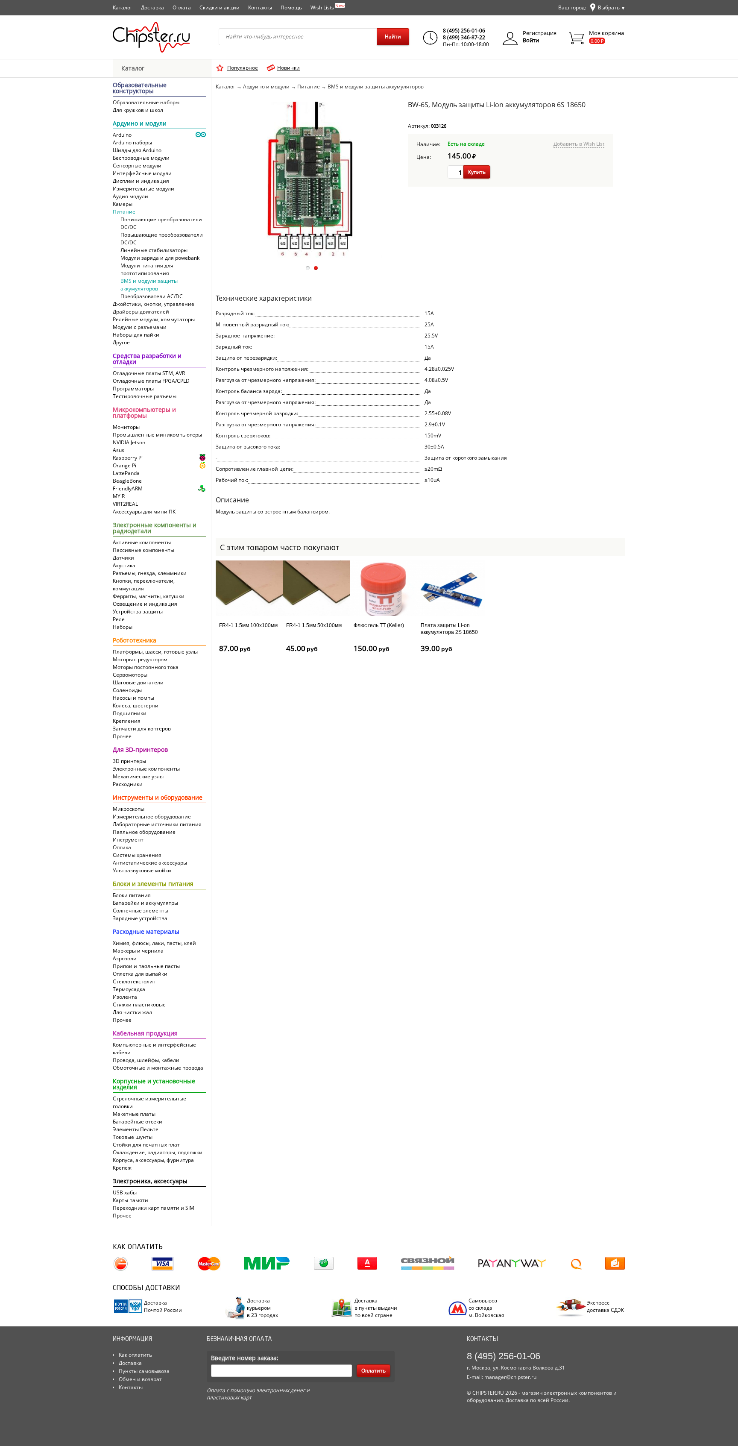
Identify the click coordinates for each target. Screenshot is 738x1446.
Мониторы (126, 427)
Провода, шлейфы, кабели (146, 1060)
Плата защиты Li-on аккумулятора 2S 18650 (449, 628)
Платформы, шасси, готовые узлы (155, 651)
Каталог (122, 7)
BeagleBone (127, 480)
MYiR (119, 496)
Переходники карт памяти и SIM (153, 1207)
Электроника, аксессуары (150, 1181)
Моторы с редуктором (140, 659)
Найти (393, 36)
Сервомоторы (130, 674)
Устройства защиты (138, 611)
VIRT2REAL (125, 503)
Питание (124, 211)
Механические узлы (138, 776)
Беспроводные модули (141, 157)
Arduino (122, 134)
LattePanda (126, 473)
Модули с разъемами (140, 327)
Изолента (125, 996)
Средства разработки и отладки (147, 359)
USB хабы (125, 1192)
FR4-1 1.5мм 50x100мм (314, 625)
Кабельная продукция (145, 1033)
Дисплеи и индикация (141, 181)
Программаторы (133, 388)
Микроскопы (128, 808)
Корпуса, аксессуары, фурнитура (153, 1160)
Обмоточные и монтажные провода (158, 1067)
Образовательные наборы (146, 102)
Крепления (127, 720)
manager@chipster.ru (510, 1377)
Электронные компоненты (146, 768)
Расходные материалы (146, 932)
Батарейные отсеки (137, 1121)
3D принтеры (129, 761)
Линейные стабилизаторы (153, 250)
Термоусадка (129, 989)
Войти (531, 40)
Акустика (124, 565)
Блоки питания (132, 895)
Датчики (123, 557)
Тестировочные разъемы (144, 396)
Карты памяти (130, 1200)
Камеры (122, 204)
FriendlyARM (128, 488)
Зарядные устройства (140, 918)
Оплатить (373, 1370)
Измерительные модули (143, 188)
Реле (119, 619)
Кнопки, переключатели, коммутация (144, 584)
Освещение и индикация (145, 603)
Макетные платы (134, 1113)
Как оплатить (135, 1354)
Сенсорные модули (137, 165)
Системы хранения (137, 855)
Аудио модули (130, 196)
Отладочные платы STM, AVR (149, 373)
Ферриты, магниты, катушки (148, 596)
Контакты (260, 7)
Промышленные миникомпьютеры (157, 434)
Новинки (288, 67)
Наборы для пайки (136, 334)
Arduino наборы (132, 142)
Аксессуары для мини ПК (144, 511)
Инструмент (128, 839)
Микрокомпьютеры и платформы (144, 413)
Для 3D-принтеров (140, 750)
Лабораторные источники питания (157, 824)
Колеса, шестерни (135, 705)
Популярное (242, 67)
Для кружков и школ (138, 110)
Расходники (128, 784)
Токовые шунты (132, 1137)
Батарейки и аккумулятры (145, 902)
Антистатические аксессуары (150, 862)
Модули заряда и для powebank (159, 257)
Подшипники (129, 713)
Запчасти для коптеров (142, 728)
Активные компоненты (142, 542)
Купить (477, 172)
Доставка (152, 7)
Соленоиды (127, 690)
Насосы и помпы (133, 697)
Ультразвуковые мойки (142, 870)
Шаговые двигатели (138, 682)
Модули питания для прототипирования (146, 269)
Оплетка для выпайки (140, 973)
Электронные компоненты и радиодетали (154, 528)
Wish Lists (327, 7)
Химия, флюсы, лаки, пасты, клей (154, 943)
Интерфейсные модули (142, 173)
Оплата (182, 7)
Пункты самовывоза (144, 1371)
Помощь (291, 7)
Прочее (122, 736)
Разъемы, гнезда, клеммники (150, 573)
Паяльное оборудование (144, 832)
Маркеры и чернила (138, 950)
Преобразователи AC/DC (151, 296)
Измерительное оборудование (152, 816)
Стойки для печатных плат (146, 1144)
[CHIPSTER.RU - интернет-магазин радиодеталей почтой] (151, 37)
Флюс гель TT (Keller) (379, 625)
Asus (118, 450)
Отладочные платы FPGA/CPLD (151, 380)
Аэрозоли (125, 958)
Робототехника (134, 640)
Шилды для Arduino (137, 150)
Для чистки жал (132, 1012)
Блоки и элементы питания (153, 884)
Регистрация (539, 32)
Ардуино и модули (140, 123)
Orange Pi (124, 465)
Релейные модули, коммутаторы (154, 319)
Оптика (122, 847)
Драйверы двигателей (141, 311)
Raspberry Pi (128, 457)
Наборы (122, 627)
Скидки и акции (219, 7)
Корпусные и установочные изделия (154, 1084)
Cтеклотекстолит (134, 981)
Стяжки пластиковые (139, 1004)
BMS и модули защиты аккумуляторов (149, 284)
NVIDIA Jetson (129, 442)
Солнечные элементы (140, 910)
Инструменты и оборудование (157, 798)
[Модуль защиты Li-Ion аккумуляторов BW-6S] (311, 255)
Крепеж (122, 1167)
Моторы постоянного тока (146, 667)
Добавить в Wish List (579, 143)
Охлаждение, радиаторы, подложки (157, 1152)
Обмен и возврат (140, 1379)
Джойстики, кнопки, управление (153, 304)
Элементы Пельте (135, 1129)
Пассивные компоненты (143, 550)
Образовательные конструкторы (140, 88)
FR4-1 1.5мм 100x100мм (248, 625)
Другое (121, 342)
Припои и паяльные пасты (146, 966)
